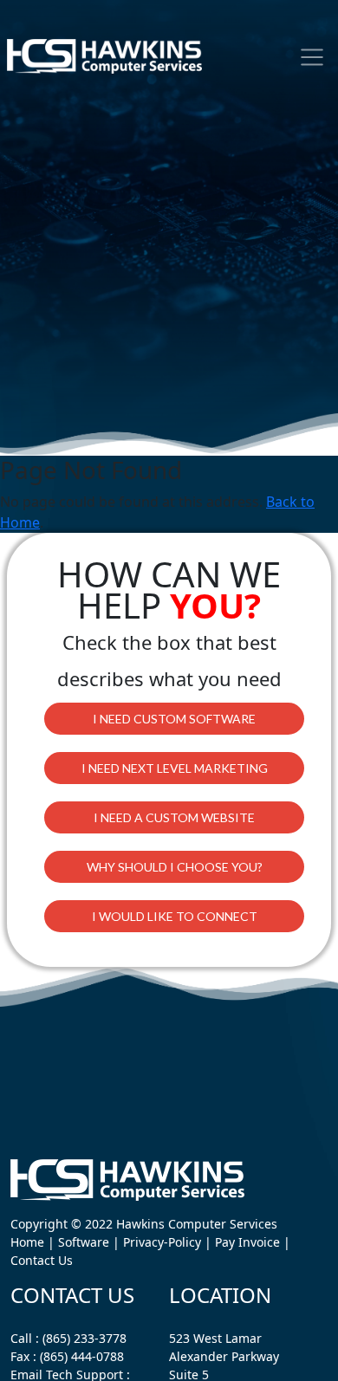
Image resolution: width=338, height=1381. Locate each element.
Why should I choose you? (175, 866)
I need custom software (174, 718)
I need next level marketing (174, 768)
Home (27, 1242)
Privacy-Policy (162, 1242)
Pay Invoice (247, 1242)
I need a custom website (174, 817)
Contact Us (41, 1260)
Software (83, 1242)
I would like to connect (174, 916)
